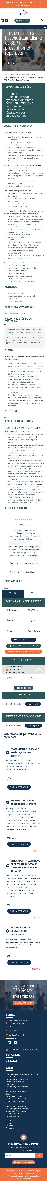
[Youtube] (6, 20)
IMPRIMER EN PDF (25, 639)
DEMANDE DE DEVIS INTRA (25, 645)
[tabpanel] (23, 659)
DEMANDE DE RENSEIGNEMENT (25, 651)
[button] (45, 27)
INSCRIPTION (25, 688)
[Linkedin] (9, 1042)
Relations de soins (16, 77)
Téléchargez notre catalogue (24, 1049)
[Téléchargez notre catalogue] (7, 1050)
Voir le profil (33, 704)
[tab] (13, 594)
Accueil (7, 75)
